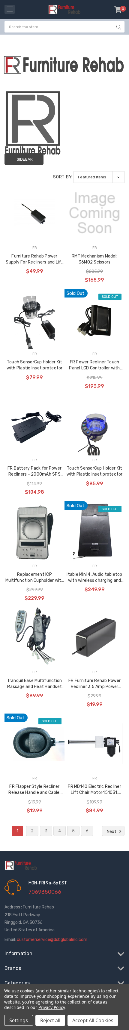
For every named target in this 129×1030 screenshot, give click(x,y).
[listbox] (99, 177)
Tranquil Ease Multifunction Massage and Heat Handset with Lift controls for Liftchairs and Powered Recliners (34, 684)
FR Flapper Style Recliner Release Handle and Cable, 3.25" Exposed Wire (34, 790)
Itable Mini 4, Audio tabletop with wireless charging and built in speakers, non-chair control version (94, 578)
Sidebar (25, 159)
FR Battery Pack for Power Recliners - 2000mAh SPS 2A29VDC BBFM (35, 471)
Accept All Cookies (92, 1020)
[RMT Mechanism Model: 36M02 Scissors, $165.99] (94, 213)
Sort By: (63, 177)
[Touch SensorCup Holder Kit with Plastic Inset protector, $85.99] (94, 425)
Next (112, 831)
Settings (18, 1020)
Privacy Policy (51, 1007)
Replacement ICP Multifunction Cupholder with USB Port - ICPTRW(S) (34, 578)
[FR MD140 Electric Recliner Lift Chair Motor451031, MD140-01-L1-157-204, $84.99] (94, 744)
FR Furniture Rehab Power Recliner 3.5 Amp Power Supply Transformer (94, 684)
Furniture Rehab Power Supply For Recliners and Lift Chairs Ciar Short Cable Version (34, 259)
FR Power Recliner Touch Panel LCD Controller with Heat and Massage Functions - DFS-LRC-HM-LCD (95, 365)
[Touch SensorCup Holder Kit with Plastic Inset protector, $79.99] (34, 319)
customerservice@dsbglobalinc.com (52, 939)
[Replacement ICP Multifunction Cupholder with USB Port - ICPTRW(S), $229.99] (34, 531)
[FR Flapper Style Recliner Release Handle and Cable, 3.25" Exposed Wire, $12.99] (34, 744)
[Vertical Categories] (9, 9)
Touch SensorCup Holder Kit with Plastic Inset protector (35, 365)
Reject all (50, 1020)
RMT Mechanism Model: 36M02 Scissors (94, 259)
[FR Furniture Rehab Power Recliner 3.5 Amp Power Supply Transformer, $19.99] (94, 637)
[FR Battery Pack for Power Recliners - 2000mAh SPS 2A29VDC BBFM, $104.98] (34, 425)
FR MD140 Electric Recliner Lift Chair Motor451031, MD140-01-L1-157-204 (94, 790)
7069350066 (44, 892)
